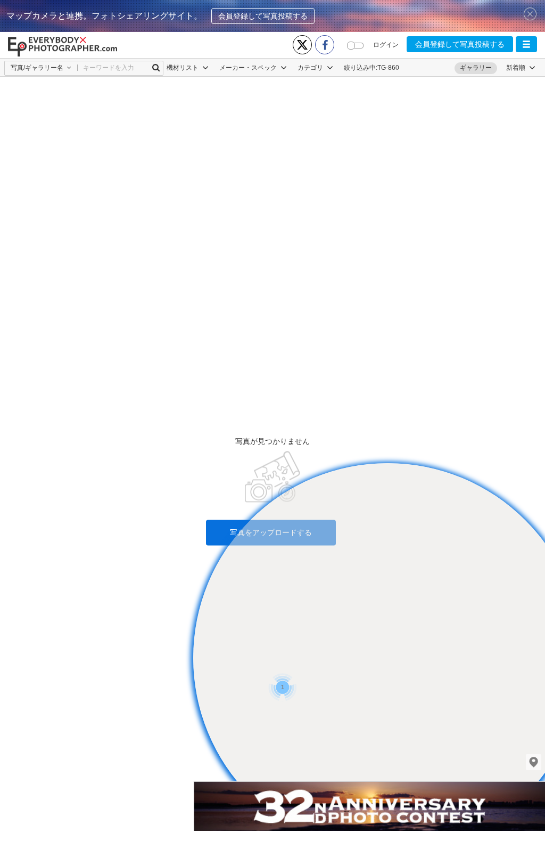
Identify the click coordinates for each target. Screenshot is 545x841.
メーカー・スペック (248, 67)
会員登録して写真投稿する (263, 16)
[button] (526, 44)
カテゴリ (311, 67)
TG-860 (388, 67)
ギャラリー (476, 67)
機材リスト (183, 67)
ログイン (386, 44)
